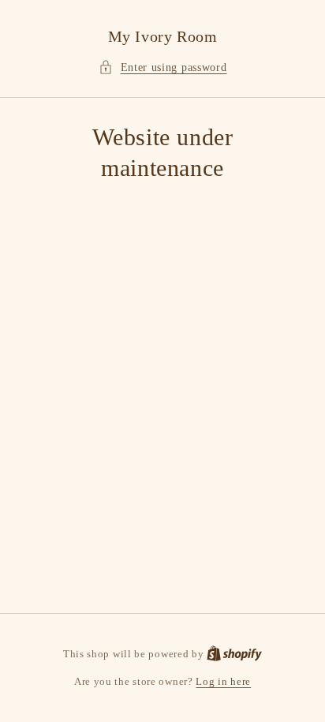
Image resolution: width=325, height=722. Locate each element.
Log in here (223, 681)
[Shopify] (234, 654)
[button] (163, 67)
